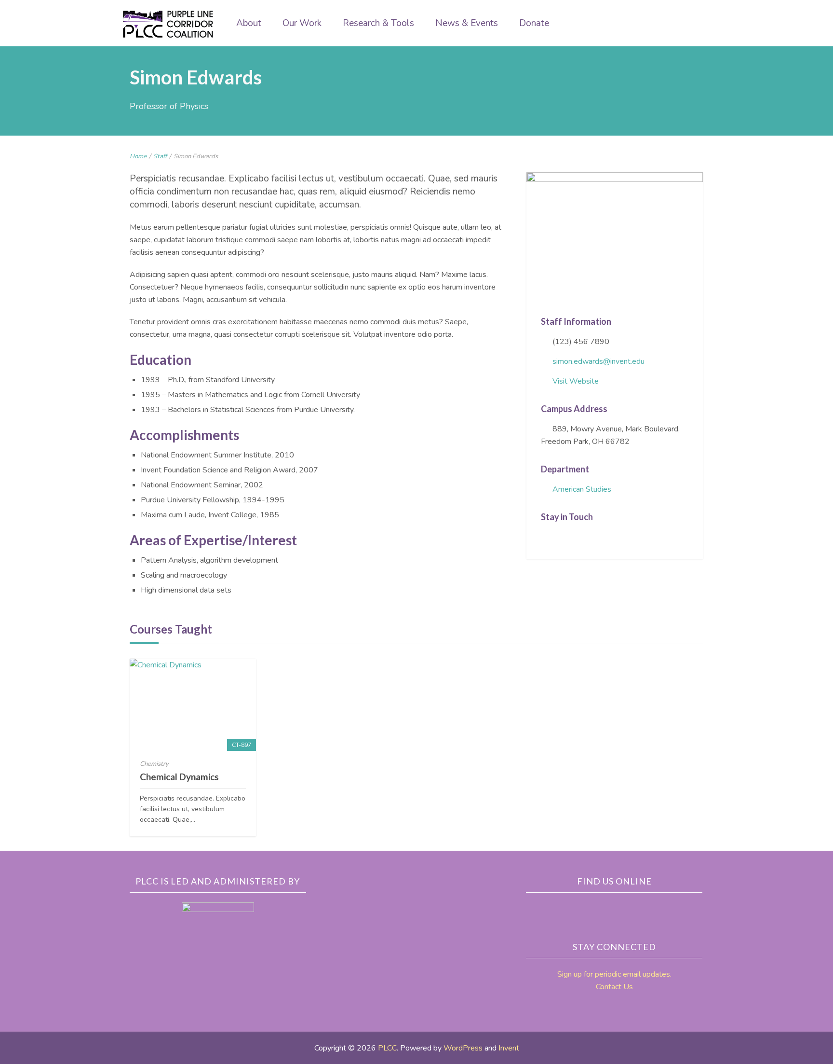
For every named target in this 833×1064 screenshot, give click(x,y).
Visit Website (575, 381)
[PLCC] (168, 24)
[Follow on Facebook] (545, 537)
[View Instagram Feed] (604, 537)
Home (138, 156)
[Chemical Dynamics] (193, 705)
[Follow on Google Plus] (589, 537)
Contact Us (614, 986)
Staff (160, 156)
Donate (534, 23)
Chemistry (154, 764)
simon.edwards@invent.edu (598, 361)
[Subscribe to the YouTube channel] (640, 909)
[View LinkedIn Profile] (574, 537)
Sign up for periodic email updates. (614, 974)
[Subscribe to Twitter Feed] (560, 537)
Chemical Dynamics (179, 776)
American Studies (581, 489)
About (248, 23)
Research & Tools (378, 23)
